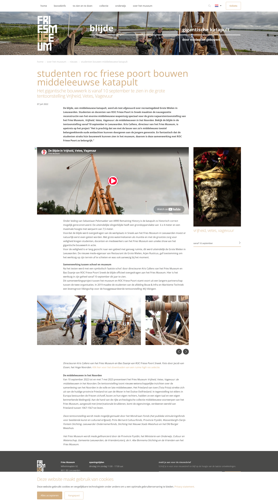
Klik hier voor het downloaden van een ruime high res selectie (125, 367)
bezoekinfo (60, 5)
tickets (233, 5)
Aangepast (74, 495)
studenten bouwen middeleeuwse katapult (104, 61)
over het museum (142, 5)
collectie (103, 5)
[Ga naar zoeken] (209, 6)
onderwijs (120, 5)
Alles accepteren (50, 495)
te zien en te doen (82, 5)
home (44, 5)
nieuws (73, 61)
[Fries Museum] (47, 33)
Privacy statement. (184, 486)
